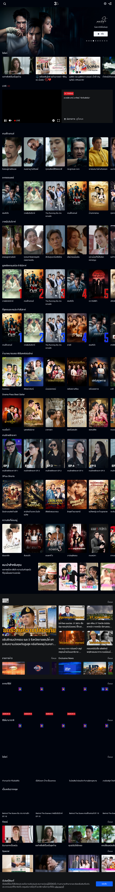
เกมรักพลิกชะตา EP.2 (32, 470)
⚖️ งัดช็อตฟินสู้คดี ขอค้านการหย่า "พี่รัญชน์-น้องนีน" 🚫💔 (51, 78)
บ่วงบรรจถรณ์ (51, 389)
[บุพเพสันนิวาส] (33, 412)
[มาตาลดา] (55, 412)
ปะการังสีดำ (93, 301)
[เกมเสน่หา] (98, 538)
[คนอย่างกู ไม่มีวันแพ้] (33, 151)
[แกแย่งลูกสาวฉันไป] (12, 240)
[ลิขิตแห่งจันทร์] (33, 371)
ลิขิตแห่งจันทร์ (29, 389)
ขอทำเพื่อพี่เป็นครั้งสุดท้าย (11, 76)
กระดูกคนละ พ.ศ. (73, 169)
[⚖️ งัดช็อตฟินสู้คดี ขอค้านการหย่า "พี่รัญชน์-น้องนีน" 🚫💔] (51, 65)
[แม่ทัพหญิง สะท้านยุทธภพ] (98, 494)
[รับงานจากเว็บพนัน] (17, 834)
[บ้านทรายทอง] (98, 195)
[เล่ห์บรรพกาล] (98, 371)
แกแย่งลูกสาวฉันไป (9, 257)
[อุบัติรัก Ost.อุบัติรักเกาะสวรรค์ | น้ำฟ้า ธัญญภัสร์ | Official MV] (84, 65)
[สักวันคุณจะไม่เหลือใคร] (55, 240)
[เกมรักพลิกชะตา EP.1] (12, 453)
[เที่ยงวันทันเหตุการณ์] (38, 668)
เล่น (102, 25)
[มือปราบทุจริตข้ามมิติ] (12, 494)
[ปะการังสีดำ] (98, 283)
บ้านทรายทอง (94, 213)
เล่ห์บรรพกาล (94, 389)
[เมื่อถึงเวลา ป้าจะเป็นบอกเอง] (51, 769)
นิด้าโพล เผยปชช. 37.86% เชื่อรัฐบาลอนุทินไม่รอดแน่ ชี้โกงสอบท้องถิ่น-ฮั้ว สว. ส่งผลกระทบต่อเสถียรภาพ (71, 625)
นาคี (112, 389)
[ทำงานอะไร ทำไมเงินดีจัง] (18, 769)
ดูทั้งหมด (79, 119)
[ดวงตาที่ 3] (55, 538)
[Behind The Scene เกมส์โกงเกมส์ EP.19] (84, 802)
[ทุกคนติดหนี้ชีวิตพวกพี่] (55, 151)
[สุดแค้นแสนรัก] (77, 412)
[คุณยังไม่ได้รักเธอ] (83, 834)
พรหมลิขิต (92, 429)
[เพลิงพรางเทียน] (77, 371)
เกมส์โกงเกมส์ (72, 213)
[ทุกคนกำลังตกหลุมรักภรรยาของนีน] (33, 240)
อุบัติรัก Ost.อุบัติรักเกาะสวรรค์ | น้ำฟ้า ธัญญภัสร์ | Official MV (84, 78)
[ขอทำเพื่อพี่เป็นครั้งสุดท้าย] (18, 65)
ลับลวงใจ (27, 555)
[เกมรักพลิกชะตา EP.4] (77, 453)
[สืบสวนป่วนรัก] (68, 577)
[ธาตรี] (77, 327)
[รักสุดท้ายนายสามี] (77, 494)
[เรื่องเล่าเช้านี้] (13, 668)
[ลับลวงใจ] (33, 538)
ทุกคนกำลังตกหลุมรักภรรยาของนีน (31, 259)
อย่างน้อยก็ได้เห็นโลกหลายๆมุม (96, 259)
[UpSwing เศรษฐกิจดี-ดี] (94, 668)
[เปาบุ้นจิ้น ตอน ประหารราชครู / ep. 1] (55, 738)
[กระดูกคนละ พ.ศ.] (77, 151)
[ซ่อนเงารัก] (12, 538)
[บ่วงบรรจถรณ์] (55, 371)
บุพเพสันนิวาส (29, 429)
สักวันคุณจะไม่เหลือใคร (54, 257)
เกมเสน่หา (92, 555)
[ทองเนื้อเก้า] (12, 412)
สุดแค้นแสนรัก (72, 429)
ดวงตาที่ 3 (49, 555)
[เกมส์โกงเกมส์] (77, 195)
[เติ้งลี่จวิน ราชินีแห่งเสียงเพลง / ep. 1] (12, 738)
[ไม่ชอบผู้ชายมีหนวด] (12, 151)
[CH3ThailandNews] (70, 668)
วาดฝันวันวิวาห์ (29, 213)
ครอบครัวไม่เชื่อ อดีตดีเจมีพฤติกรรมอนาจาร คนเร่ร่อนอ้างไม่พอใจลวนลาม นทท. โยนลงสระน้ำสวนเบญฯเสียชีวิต (99, 650)
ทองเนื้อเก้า (6, 429)
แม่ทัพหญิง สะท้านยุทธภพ (98, 511)
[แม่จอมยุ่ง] (89, 577)
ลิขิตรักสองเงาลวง (52, 511)
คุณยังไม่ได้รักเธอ (75, 845)
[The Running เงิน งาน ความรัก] (55, 195)
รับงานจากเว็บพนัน (10, 845)
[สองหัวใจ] (12, 195)
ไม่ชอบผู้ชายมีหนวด (9, 169)
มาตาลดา (49, 429)
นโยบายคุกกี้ (59, 887)
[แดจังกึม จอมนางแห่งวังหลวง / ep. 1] (33, 738)
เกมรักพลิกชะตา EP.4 (75, 470)
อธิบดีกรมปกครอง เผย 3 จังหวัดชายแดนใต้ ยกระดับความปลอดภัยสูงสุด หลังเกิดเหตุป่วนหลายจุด (28, 642)
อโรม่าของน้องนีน (73, 257)
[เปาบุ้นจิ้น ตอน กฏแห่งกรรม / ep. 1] (77, 738)
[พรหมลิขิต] (98, 412)
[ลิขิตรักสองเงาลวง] (55, 494)
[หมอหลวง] (12, 371)
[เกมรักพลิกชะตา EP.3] (55, 453)
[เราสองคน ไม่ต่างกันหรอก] (98, 151)
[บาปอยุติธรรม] (77, 538)
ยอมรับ (104, 883)
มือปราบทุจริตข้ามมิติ (10, 511)
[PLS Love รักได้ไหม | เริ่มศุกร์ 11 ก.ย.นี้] (50, 863)
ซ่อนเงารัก (6, 555)
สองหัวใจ (5, 213)
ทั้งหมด (110, 602)
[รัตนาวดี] (47, 577)
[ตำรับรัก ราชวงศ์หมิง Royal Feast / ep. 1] (98, 738)
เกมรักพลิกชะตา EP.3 (53, 470)
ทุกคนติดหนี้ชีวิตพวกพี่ (54, 169)
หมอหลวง (5, 389)
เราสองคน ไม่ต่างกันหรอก (98, 169)
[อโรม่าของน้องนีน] (77, 240)
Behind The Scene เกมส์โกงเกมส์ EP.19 (84, 813)
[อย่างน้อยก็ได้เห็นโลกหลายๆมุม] (98, 240)
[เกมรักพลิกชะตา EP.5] (98, 453)
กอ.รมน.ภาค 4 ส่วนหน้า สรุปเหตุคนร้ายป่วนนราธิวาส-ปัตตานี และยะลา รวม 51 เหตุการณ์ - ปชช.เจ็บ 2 (70, 650)
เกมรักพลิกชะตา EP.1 (10, 470)
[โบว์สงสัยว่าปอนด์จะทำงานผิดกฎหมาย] (84, 769)
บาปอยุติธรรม (72, 555)
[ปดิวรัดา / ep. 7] (98, 701)
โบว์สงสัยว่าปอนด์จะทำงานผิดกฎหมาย (83, 780)
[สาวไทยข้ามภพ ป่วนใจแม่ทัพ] (33, 494)
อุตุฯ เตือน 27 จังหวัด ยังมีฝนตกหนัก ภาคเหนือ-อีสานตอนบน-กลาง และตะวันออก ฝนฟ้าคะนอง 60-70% (99, 625)
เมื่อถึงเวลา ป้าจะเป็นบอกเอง (46, 780)
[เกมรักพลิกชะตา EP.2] (33, 453)
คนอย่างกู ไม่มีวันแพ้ (31, 169)
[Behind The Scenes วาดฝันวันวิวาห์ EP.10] (51, 802)
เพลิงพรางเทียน (73, 389)
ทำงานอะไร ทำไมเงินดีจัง (10, 780)
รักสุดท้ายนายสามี (74, 511)
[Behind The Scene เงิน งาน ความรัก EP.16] (18, 802)
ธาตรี (69, 345)
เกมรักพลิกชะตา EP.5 (97, 470)
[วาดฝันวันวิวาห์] (33, 195)
